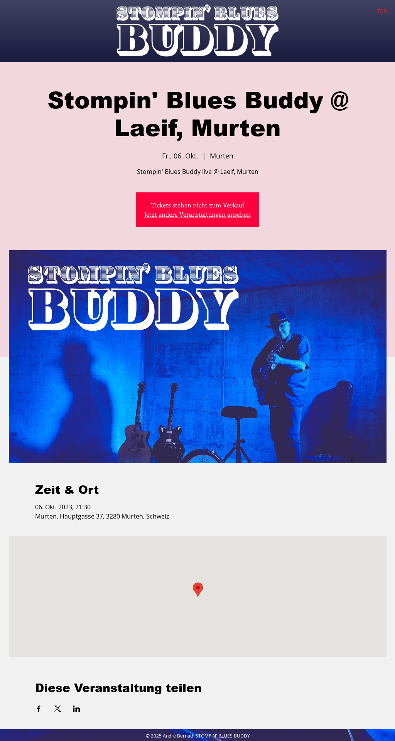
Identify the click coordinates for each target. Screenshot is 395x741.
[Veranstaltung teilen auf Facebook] (38, 709)
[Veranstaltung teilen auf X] (57, 709)
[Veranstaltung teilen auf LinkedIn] (76, 709)
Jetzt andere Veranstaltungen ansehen (197, 214)
